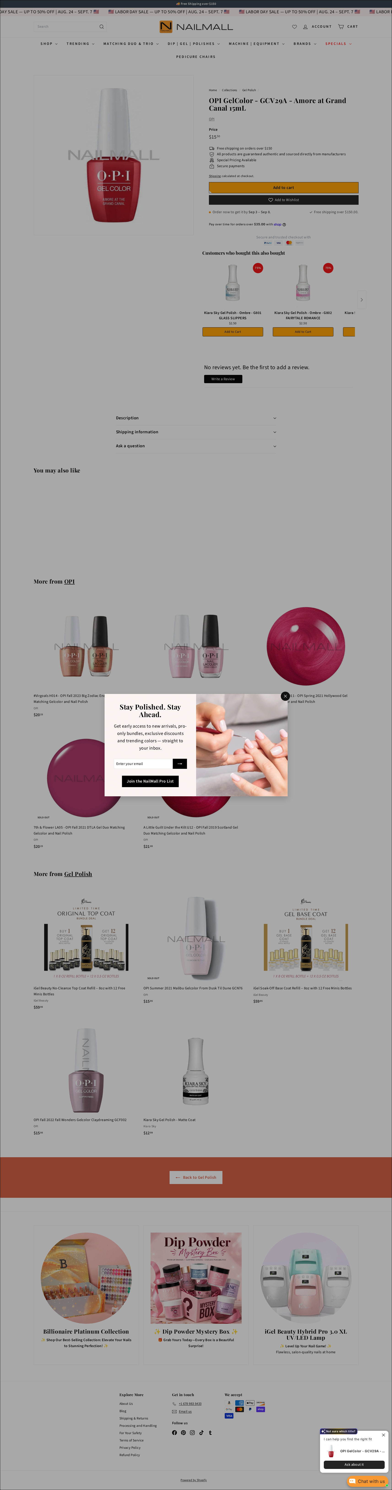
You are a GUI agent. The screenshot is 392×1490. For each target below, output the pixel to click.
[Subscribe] (180, 764)
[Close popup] (384, 1435)
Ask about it (354, 1464)
